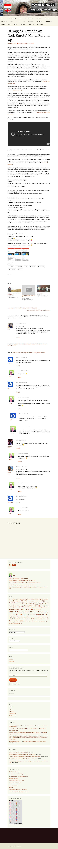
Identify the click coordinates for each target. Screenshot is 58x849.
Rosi (11, 376)
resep (24, 21)
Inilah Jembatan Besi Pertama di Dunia (38, 310)
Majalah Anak (22, 24)
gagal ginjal (27, 603)
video (35, 621)
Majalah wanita (40, 24)
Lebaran (14, 614)
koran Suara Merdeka (25, 612)
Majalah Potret (23, 617)
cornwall (42, 601)
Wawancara (19, 623)
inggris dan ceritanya (22, 43)
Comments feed (12, 713)
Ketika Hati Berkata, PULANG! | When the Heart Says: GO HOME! (22, 580)
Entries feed (11, 711)
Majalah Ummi (44, 617)
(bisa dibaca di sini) (17, 90)
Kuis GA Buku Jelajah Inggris (15, 782)
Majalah (3, 24)
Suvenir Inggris (40, 293)
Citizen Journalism (33, 601)
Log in (10, 709)
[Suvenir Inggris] (43, 288)
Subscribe (13, 679)
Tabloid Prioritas (36, 619)
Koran (9, 24)
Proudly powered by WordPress (14, 846)
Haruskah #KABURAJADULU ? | (15, 741)
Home (2, 18)
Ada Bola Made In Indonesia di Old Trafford (18, 789)
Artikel (11, 601)
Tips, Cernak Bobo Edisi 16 (14, 771)
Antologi (45, 599)
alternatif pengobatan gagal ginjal (18, 599)
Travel (20, 18)
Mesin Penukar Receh (13, 785)
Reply (19, 337)
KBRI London (25, 607)
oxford (18, 619)
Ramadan (24, 619)
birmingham (17, 601)
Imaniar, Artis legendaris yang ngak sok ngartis (19, 791)
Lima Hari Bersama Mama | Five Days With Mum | (19, 728)
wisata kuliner (39, 18)
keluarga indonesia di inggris (37, 607)
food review (20, 603)
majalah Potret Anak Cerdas (34, 617)
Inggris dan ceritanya (11, 18)
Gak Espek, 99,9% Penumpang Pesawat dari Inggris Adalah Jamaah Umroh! (24, 582)
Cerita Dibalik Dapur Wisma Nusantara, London (18, 776)
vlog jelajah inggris (42, 621)
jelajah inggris (29, 605)
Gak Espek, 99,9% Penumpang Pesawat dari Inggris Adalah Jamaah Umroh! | (25, 732)
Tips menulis (39, 21)
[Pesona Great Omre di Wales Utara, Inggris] (14, 288)
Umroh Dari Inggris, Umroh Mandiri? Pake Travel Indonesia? (21, 585)
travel (32, 43)
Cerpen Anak (31, 24)
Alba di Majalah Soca (13, 778)
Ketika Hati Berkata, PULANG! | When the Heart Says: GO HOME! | (22, 725)
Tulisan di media (48, 21)
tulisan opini (45, 619)
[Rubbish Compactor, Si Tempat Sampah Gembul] (28, 290)
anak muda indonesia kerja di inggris (35, 599)
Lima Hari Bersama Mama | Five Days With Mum (18, 578)
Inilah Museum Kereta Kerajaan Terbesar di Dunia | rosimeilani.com (29, 352)
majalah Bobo (41, 615)
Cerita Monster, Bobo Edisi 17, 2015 (16, 780)
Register (11, 706)
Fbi (8, 388)
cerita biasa (30, 21)
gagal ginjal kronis (35, 603)
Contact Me (4, 21)
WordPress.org (12, 715)
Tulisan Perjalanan (29, 18)
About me (47, 18)
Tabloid (15, 24)
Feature (11, 21)
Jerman (18, 607)
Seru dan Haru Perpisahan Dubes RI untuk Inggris (22, 308)
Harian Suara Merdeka (19, 605)
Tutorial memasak (27, 621)
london (21, 614)
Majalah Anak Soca (30, 614)
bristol (24, 601)
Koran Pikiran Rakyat (28, 609)
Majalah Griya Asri (14, 617)
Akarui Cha (10, 363)
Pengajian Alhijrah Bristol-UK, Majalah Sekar (18, 774)
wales (12, 623)
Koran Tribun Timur (37, 612)
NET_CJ (18, 21)
